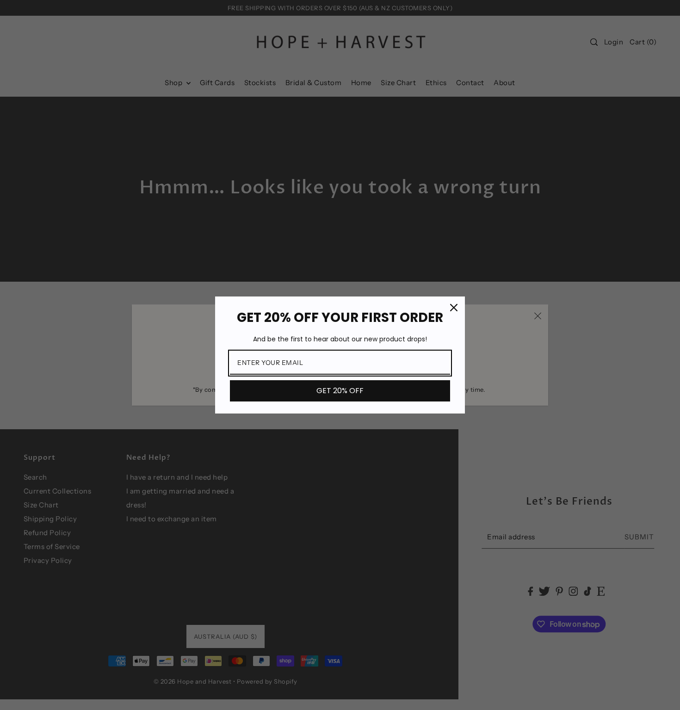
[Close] (454, 307)
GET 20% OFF (340, 390)
